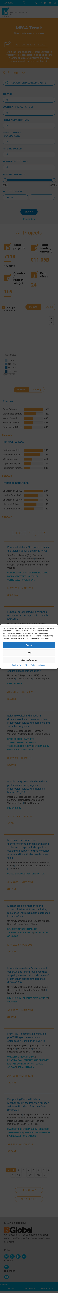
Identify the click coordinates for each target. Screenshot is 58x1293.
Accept (29, 645)
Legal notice (41, 665)
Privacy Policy (30, 665)
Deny (29, 652)
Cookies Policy (17, 665)
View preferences (29, 660)
